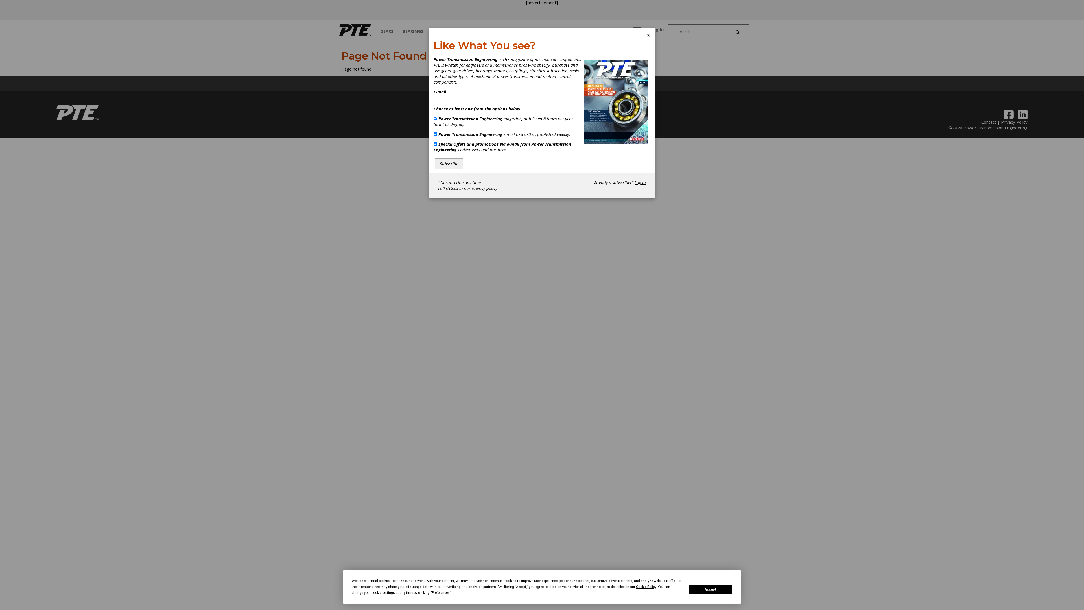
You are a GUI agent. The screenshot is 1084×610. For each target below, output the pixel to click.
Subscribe (449, 163)
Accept (710, 589)
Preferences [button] (441, 593)
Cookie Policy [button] (646, 587)
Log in (640, 182)
